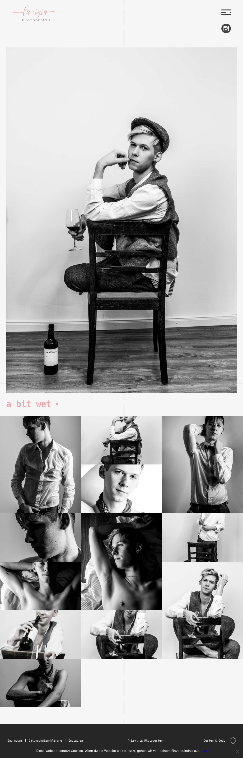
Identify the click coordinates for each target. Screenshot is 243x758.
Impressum (14, 740)
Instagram (75, 740)
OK (205, 751)
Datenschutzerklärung (45, 740)
